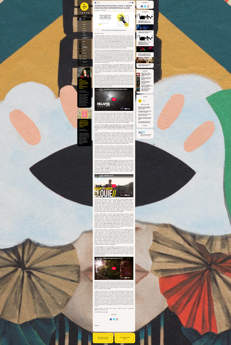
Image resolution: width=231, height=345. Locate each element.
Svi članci (145, 125)
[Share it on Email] (117, 320)
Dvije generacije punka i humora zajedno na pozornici (145, 82)
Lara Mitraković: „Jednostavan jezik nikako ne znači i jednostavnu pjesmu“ (83, 84)
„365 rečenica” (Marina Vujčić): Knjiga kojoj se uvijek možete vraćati (83, 123)
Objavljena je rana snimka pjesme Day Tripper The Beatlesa (146, 78)
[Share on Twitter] (114, 320)
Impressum (85, 61)
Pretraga (85, 55)
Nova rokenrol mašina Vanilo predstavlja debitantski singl (146, 89)
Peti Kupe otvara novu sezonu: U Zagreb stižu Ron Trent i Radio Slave (146, 86)
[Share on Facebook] (111, 320)
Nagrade (84, 58)
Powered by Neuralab (85, 64)
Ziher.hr (144, 100)
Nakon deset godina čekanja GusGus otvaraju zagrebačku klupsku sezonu (146, 75)
